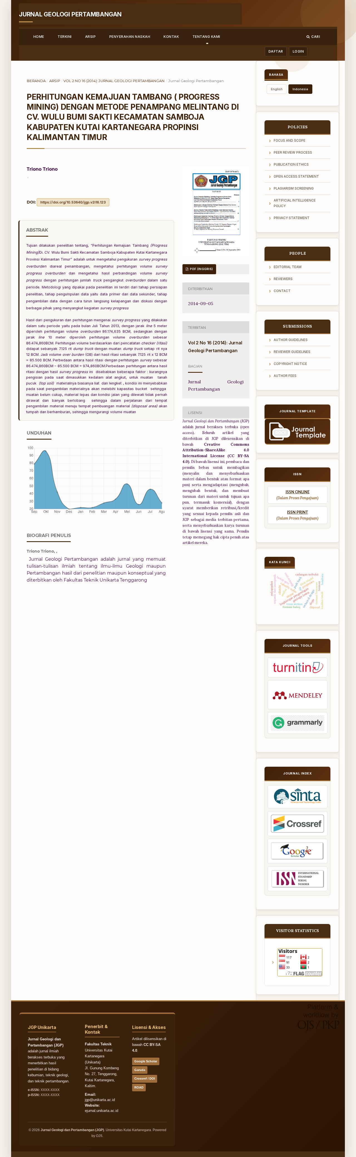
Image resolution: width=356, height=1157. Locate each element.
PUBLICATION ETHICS (291, 164)
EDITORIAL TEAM (287, 267)
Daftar (275, 51)
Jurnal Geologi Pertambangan (70, 14)
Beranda (36, 81)
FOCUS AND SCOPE (289, 141)
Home (38, 37)
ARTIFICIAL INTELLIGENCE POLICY (295, 203)
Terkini (64, 37)
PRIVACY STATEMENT (292, 218)
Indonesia (300, 89)
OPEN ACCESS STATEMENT (296, 176)
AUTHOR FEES (285, 376)
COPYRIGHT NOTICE (290, 364)
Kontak (171, 37)
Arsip (90, 37)
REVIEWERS (283, 279)
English (277, 89)
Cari (315, 37)
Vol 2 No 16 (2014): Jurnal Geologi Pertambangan (114, 81)
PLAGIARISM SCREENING (294, 188)
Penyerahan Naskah (129, 37)
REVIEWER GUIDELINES (292, 352)
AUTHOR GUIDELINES (291, 340)
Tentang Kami (206, 37)
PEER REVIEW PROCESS (293, 153)
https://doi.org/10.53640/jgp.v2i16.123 (73, 202)
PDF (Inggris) (201, 269)
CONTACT (282, 291)
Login (298, 51)
